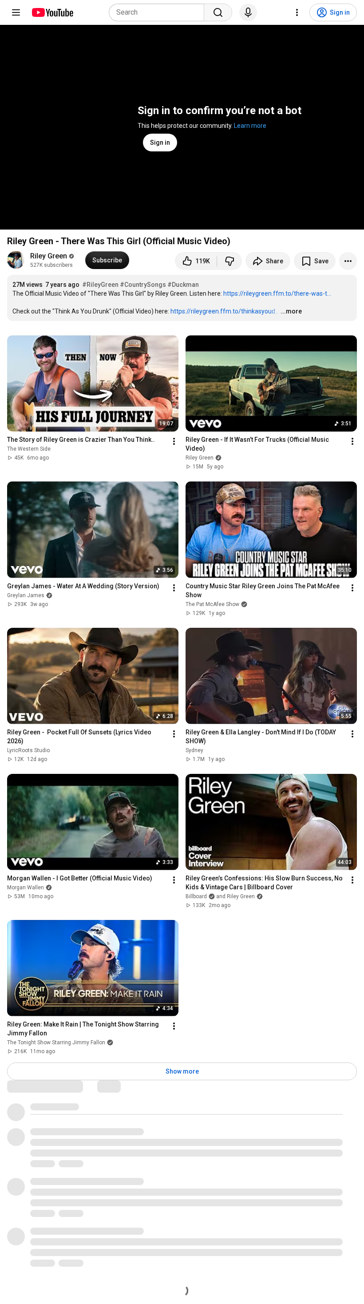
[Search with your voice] (248, 12)
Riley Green (48, 256)
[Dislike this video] (229, 261)
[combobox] (159, 12)
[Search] (218, 12)
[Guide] (16, 12)
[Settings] (297, 12)
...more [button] (291, 311)
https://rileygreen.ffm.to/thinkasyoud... (224, 311)
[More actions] (348, 261)
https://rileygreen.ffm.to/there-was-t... (277, 293)
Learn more (250, 125)
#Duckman (183, 284)
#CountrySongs (143, 284)
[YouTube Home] (52, 12)
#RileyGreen (100, 284)
